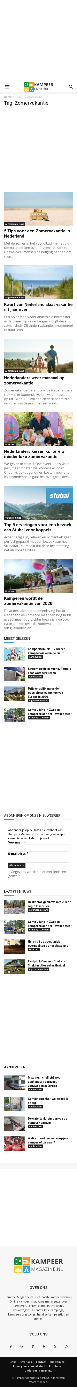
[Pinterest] (33, 1347)
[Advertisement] (38, 40)
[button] (7, 87)
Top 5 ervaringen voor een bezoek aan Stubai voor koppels (37, 527)
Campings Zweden (39, 717)
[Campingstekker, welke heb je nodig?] (14, 1104)
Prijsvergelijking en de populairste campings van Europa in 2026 (45, 692)
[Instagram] (22, 1346)
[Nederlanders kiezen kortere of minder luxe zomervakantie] (38, 429)
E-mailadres (18, 853)
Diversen (10, 444)
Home (8, 96)
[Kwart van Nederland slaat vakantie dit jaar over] (38, 282)
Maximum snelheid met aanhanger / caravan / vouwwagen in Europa (44, 1081)
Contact (41, 1362)
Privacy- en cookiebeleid (29, 1366)
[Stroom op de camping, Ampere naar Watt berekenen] (14, 674)
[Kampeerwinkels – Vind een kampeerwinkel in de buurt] (14, 654)
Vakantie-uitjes (13, 517)
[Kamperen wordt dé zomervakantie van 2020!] (38, 576)
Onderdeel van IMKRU (38, 1370)
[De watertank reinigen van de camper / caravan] (14, 1123)
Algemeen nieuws (14, 224)
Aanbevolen (35, 656)
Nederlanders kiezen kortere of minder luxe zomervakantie (35, 454)
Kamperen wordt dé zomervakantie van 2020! (28, 601)
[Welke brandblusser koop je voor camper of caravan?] (14, 1143)
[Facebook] (11, 1347)
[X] (55, 1347)
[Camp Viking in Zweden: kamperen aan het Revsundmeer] (14, 715)
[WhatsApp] (66, 1347)
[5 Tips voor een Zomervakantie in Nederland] (38, 209)
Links (12, 1362)
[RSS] (44, 1347)
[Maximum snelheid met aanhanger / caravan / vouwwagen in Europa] (14, 1082)
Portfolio (55, 1366)
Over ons (26, 1362)
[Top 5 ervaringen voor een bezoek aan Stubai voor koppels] (38, 503)
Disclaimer (57, 1362)
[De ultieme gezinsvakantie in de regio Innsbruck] (14, 907)
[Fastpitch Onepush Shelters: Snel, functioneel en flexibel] (14, 966)
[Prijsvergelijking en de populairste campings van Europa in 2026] (14, 693)
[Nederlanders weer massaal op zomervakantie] (38, 356)
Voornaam (17, 842)
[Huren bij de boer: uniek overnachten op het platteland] (14, 947)
